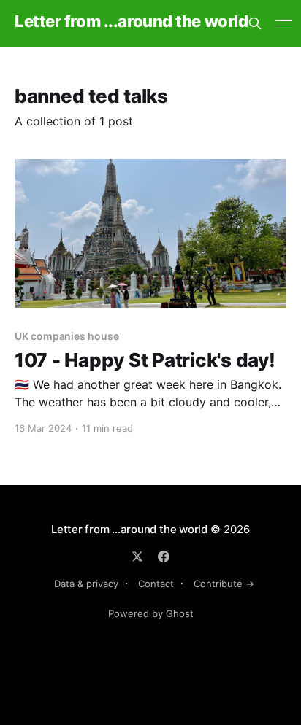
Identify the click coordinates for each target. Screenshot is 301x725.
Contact (156, 583)
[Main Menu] (283, 23)
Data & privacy (86, 583)
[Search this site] (255, 23)
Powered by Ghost (151, 613)
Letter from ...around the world (131, 21)
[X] (137, 556)
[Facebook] (163, 556)
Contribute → (224, 583)
